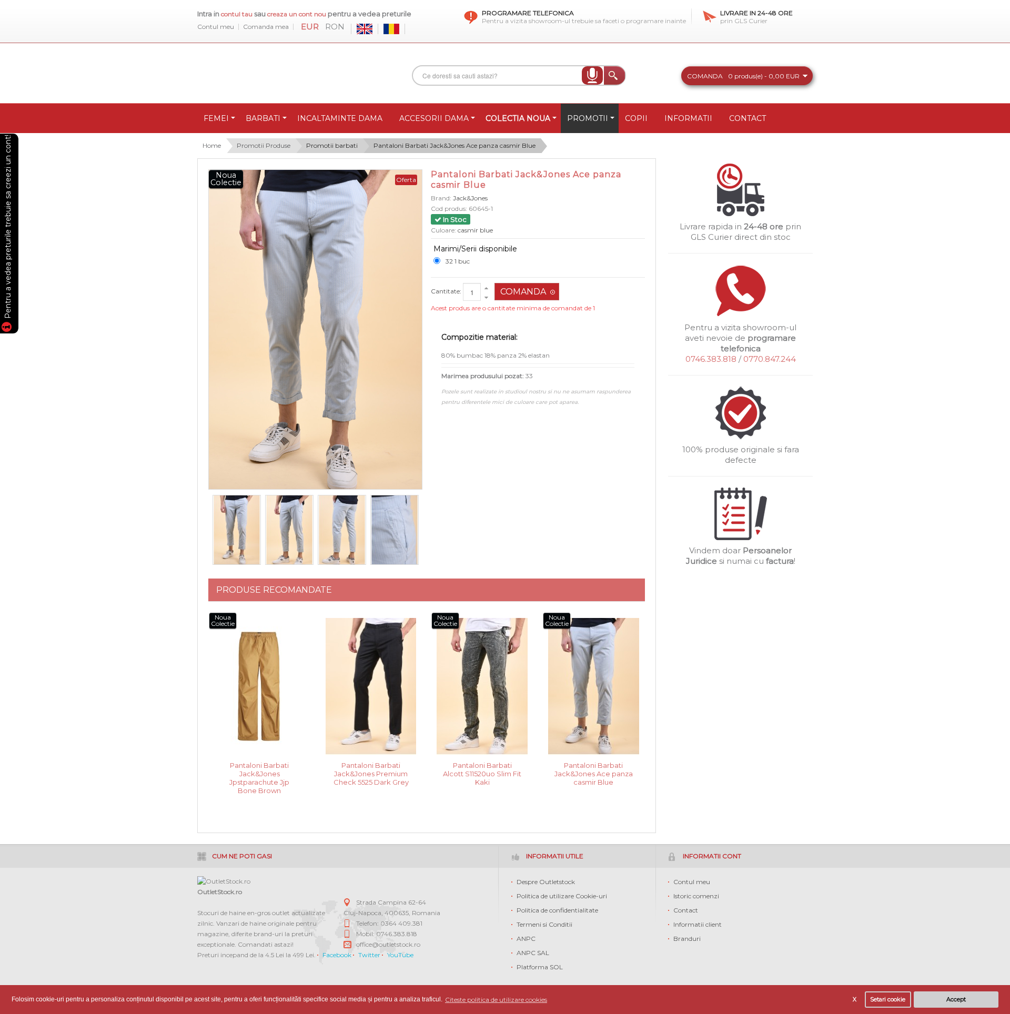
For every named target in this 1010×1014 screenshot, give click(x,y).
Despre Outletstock (546, 882)
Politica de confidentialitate (557, 910)
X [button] (854, 999)
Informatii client (697, 924)
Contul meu (215, 27)
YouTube (400, 955)
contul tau (236, 14)
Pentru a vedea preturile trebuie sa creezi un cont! (8, 228)
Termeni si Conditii (544, 924)
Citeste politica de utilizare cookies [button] (496, 999)
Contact (685, 910)
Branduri (687, 938)
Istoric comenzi (696, 896)
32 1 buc (458, 261)
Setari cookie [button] (887, 999)
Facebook (336, 955)
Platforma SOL (540, 967)
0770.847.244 (769, 359)
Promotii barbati (332, 145)
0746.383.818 (710, 359)
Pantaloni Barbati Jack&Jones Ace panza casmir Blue (454, 145)
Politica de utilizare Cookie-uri (562, 896)
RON (335, 27)
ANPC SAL (533, 953)
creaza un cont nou (297, 14)
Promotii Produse (263, 145)
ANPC (526, 938)
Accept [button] (956, 999)
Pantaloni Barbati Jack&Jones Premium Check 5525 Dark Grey (371, 773)
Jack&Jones (470, 198)
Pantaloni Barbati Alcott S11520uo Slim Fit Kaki (482, 773)
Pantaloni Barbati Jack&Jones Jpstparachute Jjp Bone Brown (259, 773)
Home (212, 145)
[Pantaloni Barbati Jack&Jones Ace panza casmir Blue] (237, 530)
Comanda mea (266, 27)
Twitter (369, 955)
